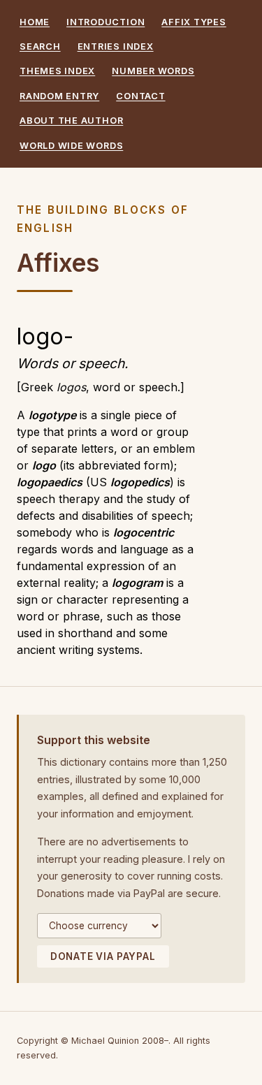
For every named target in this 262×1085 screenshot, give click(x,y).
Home (35, 22)
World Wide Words (71, 145)
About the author (71, 120)
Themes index (57, 71)
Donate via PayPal (103, 956)
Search (40, 46)
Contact (140, 96)
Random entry (59, 96)
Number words (153, 71)
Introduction (105, 22)
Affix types (193, 22)
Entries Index (116, 46)
